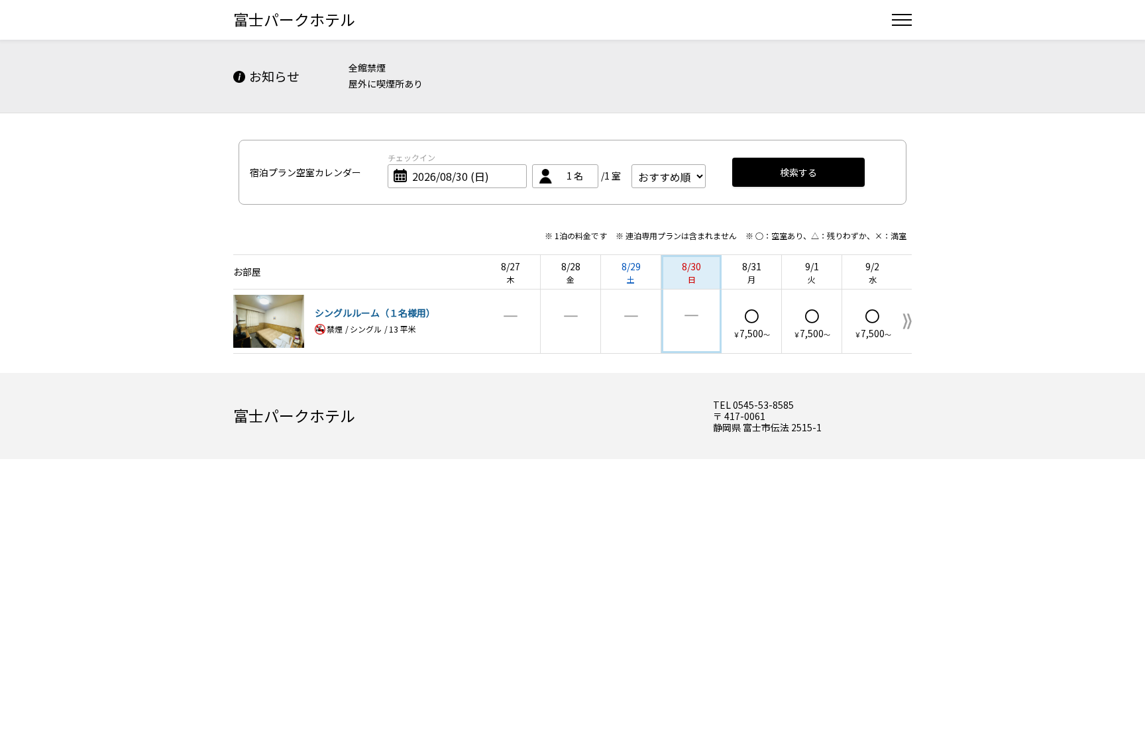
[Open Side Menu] (902, 20)
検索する (798, 172)
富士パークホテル (294, 19)
